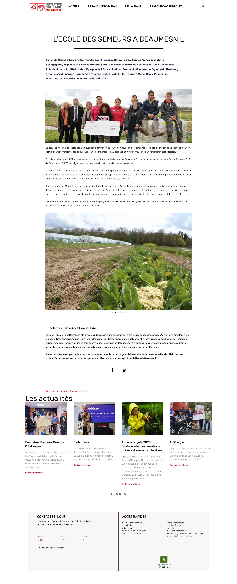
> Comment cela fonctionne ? (135, 531)
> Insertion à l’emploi (174, 525)
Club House (81, 442)
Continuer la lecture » (34, 473)
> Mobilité (169, 528)
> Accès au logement (174, 523)
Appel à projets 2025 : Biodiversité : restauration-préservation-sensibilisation (142, 446)
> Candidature (128, 528)
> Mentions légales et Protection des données (185, 533)
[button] (49, 261)
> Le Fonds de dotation (132, 523)
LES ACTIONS (133, 6)
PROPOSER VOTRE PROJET (166, 6)
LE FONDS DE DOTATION (102, 6)
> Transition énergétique (176, 531)
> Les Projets (127, 525)
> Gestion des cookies (131, 533)
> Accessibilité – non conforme (179, 536)
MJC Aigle (177, 442)
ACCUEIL (74, 6)
